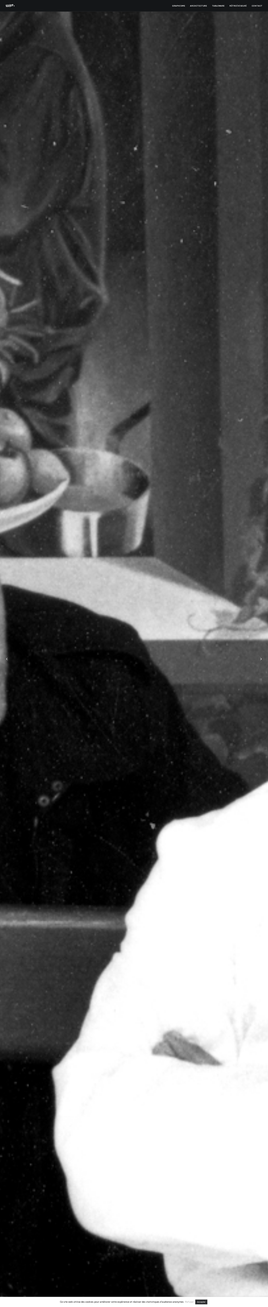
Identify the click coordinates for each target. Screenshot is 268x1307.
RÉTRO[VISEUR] (238, 5)
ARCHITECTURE (198, 5)
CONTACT (257, 5)
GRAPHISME (178, 5)
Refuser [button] (189, 1302)
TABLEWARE (218, 5)
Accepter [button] (201, 1302)
